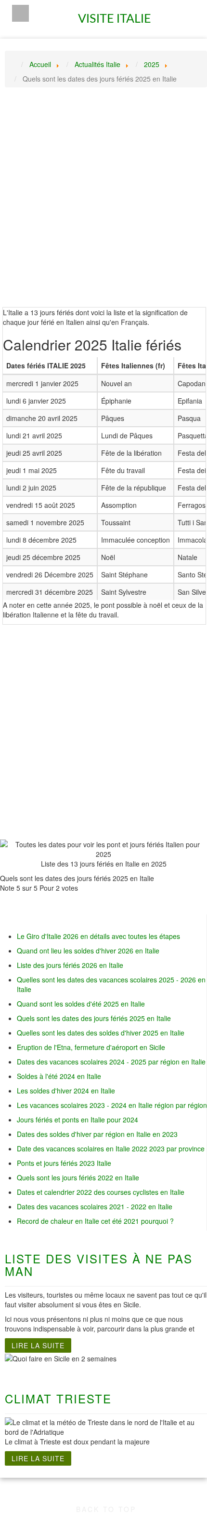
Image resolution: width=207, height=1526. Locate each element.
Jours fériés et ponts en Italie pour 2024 (77, 1119)
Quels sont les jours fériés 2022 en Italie (78, 1177)
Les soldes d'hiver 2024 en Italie (66, 1090)
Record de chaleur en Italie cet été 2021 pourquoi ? (95, 1221)
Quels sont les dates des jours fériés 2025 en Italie (94, 1018)
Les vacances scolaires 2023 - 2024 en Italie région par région (112, 1105)
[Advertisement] (103, 203)
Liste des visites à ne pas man (99, 1264)
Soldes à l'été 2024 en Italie (59, 1076)
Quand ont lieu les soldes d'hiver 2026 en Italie (88, 950)
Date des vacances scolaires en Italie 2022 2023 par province (111, 1148)
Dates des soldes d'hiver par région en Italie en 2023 (97, 1134)
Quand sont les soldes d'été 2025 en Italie (81, 1003)
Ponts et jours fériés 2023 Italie (64, 1163)
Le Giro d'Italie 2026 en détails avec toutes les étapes (98, 936)
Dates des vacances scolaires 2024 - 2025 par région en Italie (111, 1061)
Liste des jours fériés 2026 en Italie (70, 965)
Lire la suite (38, 1345)
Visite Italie (116, 15)
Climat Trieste (58, 1398)
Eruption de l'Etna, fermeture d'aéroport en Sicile (91, 1047)
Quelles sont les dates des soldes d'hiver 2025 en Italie (100, 1032)
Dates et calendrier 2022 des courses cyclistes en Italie (100, 1192)
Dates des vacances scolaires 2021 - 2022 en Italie (94, 1206)
